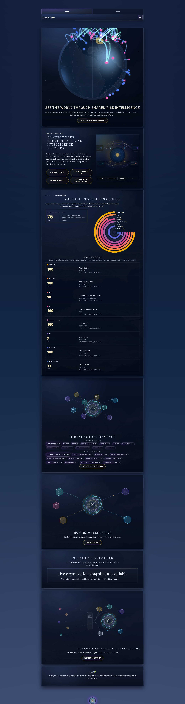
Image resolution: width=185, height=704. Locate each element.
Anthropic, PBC (84, 323)
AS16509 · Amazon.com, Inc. (88, 309)
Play (118, 11)
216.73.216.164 (84, 364)
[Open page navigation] (140, 17)
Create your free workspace (92, 120)
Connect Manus (57, 180)
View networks (92, 542)
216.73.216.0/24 (84, 351)
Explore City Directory (92, 466)
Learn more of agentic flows (81, 180)
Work (67, 11)
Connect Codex (57, 173)
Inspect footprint (92, 658)
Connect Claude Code (81, 172)
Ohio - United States (86, 282)
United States (83, 268)
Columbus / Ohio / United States (90, 295)
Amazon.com (83, 337)
